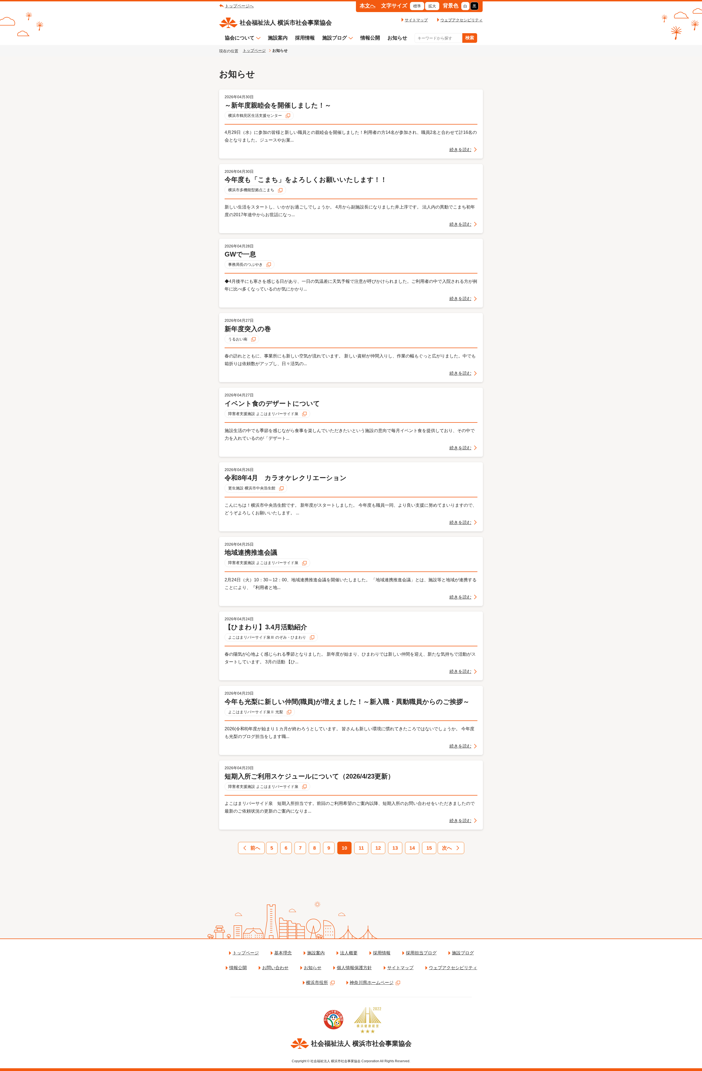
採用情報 (305, 38)
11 (361, 848)
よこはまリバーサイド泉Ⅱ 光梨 (256, 712)
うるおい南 (238, 339)
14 (412, 848)
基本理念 (283, 953)
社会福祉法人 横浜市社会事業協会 (286, 22)
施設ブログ (334, 38)
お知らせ (397, 38)
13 (395, 848)
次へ (447, 848)
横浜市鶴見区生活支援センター (255, 115)
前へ (255, 848)
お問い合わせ (275, 967)
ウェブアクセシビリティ (461, 20)
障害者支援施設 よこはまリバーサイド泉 (263, 414)
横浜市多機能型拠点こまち (251, 190)
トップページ (254, 50)
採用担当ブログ (421, 953)
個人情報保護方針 (354, 967)
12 (378, 848)
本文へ (367, 6)
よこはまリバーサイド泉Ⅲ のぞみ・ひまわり (267, 637)
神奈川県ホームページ (372, 982)
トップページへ (239, 6)
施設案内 (278, 38)
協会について (239, 38)
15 (429, 848)
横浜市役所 (317, 982)
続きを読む (460, 149)
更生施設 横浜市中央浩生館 (252, 488)
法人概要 (349, 953)
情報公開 (370, 38)
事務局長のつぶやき (246, 264)
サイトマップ (416, 20)
